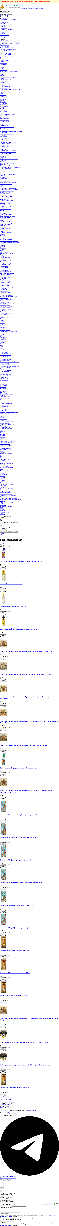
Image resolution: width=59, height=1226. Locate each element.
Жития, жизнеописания (6, 217)
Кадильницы (3, 325)
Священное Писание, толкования (9, 498)
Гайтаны (2, 323)
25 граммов (3, 387)
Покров (2, 256)
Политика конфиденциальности (8, 1176)
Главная (2, 533)
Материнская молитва (6, 184)
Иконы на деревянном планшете (8, 296)
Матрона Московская (5, 282)
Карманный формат (5, 203)
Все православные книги (6, 58)
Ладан (1, 381)
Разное (2, 496)
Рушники (2, 369)
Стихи (1, 220)
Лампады (2, 327)
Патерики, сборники (5, 115)
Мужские (2, 434)
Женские (2, 435)
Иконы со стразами (5, 305)
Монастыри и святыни (6, 494)
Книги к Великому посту (6, 466)
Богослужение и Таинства (7, 166)
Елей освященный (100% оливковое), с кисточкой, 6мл (18, 629)
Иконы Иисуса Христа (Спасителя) (9, 241)
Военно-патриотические (6, 179)
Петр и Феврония (4, 285)
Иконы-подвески (4, 407)
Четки (1, 402)
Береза (1, 346)
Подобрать (3, 531)
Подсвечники (3, 328)
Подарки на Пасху (5, 471)
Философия (3, 102)
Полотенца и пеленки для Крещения (9, 362)
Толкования (3, 99)
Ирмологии (3, 81)
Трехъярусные (3, 339)
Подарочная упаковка (5, 445)
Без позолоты (3, 410)
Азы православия (4, 118)
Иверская (2, 246)
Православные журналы (6, 236)
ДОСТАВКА (3, 28)
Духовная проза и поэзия (6, 132)
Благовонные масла (5, 398)
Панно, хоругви (4, 314)
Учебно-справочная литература (8, 150)
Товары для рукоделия (6, 442)
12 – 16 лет (3, 213)
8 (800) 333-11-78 (4, 18)
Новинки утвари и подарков (7, 56)
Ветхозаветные (4, 106)
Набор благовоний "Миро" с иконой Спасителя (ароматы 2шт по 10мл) (24, 745)
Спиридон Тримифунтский (7, 273)
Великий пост (3, 464)
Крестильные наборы (5, 355)
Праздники (3, 124)
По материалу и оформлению (7, 293)
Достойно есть (4, 266)
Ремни (1, 432)
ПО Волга (4, 528)
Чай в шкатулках (4, 462)
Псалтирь (2, 68)
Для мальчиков (4, 356)
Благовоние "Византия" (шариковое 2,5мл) (14, 950)
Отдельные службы (5, 86)
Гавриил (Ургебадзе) (5, 181)
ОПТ (1, 30)
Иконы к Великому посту (6, 467)
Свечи (1, 373)
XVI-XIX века (3, 111)
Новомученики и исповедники (8, 114)
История (2, 139)
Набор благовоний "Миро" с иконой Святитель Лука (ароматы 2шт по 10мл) (26, 651)
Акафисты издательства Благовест (9, 159)
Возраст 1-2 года (4, 364)
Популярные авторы (5, 206)
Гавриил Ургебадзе (5, 281)
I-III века (2, 107)
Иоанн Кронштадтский (6, 277)
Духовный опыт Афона (6, 196)
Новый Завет (3, 64)
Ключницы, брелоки (5, 439)
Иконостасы (3, 342)
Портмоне (2, 437)
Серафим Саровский (5, 275)
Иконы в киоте (4, 298)
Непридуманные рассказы (7, 191)
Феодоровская (3, 261)
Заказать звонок (4, 1213)
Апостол (2, 67)
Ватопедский (3, 391)
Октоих (2, 85)
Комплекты (3, 175)
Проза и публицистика (6, 172)
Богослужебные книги (6, 79)
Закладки (2, 431)
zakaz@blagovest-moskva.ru (11, 1113)
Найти (18, 42)
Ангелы (2, 417)
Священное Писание (5, 153)
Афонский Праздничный (6, 394)
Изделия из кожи (4, 430)
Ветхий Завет (3, 63)
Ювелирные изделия (5, 405)
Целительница (4, 267)
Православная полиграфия (7, 424)
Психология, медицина (6, 146)
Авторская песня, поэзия (6, 488)
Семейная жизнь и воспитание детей (9, 142)
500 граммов (3, 389)
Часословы (3, 95)
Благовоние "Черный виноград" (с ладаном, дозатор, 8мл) (19, 815)
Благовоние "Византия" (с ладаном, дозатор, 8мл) (17, 905)
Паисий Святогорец (5, 280)
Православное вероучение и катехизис (10, 167)
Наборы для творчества (6, 428)
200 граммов (3, 385)
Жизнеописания (4, 117)
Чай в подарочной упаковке (7, 441)
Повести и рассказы (5, 221)
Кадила (2, 320)
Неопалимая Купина (5, 260)
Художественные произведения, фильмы (10, 499)
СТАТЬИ (2, 37)
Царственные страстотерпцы (7, 286)
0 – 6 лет (2, 210)
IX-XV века (3, 110)
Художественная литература (7, 223)
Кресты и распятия (5, 330)
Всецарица (3, 255)
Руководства (3, 88)
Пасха (1, 469)
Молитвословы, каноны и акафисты (9, 71)
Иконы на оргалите (5, 307)
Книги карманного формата (7, 174)
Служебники (3, 90)
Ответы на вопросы (5, 170)
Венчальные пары (4, 312)
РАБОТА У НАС (4, 35)
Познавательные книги (6, 232)
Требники (2, 92)
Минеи (2, 82)
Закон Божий (3, 70)
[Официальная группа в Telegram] (29, 1175)
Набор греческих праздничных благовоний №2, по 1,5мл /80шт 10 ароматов (25, 1065)
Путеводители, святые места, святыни (10, 147)
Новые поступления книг (6, 54)
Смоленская (3, 248)
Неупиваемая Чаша (5, 259)
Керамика (2, 416)
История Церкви (4, 138)
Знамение (2, 250)
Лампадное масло (4, 396)
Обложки (2, 438)
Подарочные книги (5, 413)
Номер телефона (4, 1208)
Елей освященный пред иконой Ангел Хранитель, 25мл (18, 768)
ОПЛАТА (2, 26)
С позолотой (3, 409)
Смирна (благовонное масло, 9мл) (11, 584)
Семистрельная (4, 252)
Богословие (3, 100)
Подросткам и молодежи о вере (8, 188)
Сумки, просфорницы (6, 370)
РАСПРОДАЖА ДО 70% (6, 25)
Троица (2, 481)
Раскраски (2, 225)
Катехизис (2, 128)
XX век (2, 113)
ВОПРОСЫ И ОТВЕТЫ (6, 29)
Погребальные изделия (6, 367)
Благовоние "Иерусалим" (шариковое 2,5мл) (15, 973)
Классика (2, 235)
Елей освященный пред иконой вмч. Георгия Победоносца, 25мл (21, 561)
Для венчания (3, 352)
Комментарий (3, 1212)
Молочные (3, 345)
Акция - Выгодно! (5, 46)
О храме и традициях (5, 122)
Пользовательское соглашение (8, 1178)
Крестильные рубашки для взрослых (9, 366)
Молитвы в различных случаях (8, 77)
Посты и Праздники (5, 168)
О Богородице (3, 185)
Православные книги (5, 209)
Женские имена (4, 291)
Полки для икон (4, 332)
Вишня (2, 349)
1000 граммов (3, 384)
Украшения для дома (5, 459)
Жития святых (4, 104)
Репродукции (3, 136)
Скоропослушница (5, 257)
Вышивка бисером (5, 444)
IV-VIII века (3, 109)
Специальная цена (5, 50)
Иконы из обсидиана (5, 309)
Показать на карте (31, 1110)
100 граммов (3, 382)
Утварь (2, 534)
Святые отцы (3, 103)
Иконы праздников (5, 292)
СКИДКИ (2, 23)
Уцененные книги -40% (6, 52)
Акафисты (2, 74)
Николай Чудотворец (5, 271)
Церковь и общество (5, 141)
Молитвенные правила (6, 84)
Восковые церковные (5, 374)
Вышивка (2, 478)
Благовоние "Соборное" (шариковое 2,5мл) (14, 1087)
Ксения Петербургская (6, 284)
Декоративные (4, 378)
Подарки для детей (5, 426)
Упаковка (2, 460)
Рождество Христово (5, 449)
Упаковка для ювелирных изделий (9, 412)
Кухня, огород (3, 149)
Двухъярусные (4, 338)
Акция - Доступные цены (6, 47)
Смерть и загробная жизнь (7, 127)
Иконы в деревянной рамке (7, 295)
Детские (2, 171)
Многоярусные (4, 341)
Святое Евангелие (5, 65)
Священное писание (5, 60)
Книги (1, 451)
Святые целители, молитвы (7, 200)
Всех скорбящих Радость (6, 253)
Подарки (2, 452)
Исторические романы (6, 195)
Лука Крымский (4, 278)
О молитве (3, 78)
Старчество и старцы (5, 193)
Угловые (2, 335)
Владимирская (4, 243)
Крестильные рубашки (6, 359)
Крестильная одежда (5, 353)
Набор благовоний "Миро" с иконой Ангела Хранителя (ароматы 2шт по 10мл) (27, 674)
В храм (2, 317)
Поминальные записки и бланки (8, 331)
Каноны (2, 75)
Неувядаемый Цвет (5, 264)
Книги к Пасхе (4, 470)
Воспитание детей (5, 143)
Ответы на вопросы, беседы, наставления (11, 129)
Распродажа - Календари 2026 (8, 49)
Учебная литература (5, 224)
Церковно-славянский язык (7, 97)
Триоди (2, 93)
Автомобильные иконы (6, 313)
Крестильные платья (5, 360)
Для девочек (3, 357)
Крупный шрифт (4, 204)
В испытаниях (4, 178)
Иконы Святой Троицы (6, 239)
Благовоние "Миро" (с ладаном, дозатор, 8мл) (15, 928)
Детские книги (4, 207)
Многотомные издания (6, 192)
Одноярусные (3, 337)
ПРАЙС (2, 32)
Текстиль (2, 321)
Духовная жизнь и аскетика (7, 163)
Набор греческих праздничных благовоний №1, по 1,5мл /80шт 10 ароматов (25, 1042)
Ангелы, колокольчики (6, 453)
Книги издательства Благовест (8, 152)
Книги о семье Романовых (7, 198)
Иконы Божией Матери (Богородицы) (10, 242)
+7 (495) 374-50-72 (5, 15)
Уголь (1, 399)
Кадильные (3, 377)
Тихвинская (3, 249)
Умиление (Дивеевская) (6, 263)
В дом (1, 324)
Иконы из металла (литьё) (7, 303)
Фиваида (2, 392)
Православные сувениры (6, 414)
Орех (1, 348)
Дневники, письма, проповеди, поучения (11, 131)
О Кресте (2, 186)
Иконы (2, 473)
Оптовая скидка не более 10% (10, 522)
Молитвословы (4, 72)
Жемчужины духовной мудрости (8, 182)
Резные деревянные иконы (7, 300)
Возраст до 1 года (4, 363)
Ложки (2, 420)
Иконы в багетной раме (6, 306)
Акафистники (3, 160)
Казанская (2, 245)
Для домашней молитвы (6, 375)
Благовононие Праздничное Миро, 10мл (13, 606)
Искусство (3, 135)
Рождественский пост (5, 448)
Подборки (2, 177)
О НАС (2, 36)
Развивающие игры (5, 427)
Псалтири (2, 154)
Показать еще (4, 530)
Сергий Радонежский (5, 274)
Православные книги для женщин (9, 189)
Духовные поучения (5, 491)
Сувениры (2, 458)
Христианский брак (5, 145)
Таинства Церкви (4, 125)
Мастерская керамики (7, 527)
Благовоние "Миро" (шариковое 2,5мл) (13, 995)
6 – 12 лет (2, 211)
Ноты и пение (3, 96)
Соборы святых (4, 288)
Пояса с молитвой (4, 371)
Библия (2, 61)
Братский (2, 395)
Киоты (2, 401)
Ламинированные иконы (6, 299)
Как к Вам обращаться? (6, 1207)
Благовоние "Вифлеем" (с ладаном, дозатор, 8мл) (16, 860)
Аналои (2, 318)
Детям (1, 455)
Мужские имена (4, 289)
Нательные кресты (5, 406)
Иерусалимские (4, 380)
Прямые (2, 334)
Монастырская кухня (5, 199)
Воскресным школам (5, 202)
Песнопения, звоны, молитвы (8, 495)
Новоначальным (4, 120)
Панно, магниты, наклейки (7, 421)
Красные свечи (4, 474)
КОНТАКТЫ (3, 33)
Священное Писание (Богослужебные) (10, 89)
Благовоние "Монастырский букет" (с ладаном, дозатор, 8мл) (21, 882)
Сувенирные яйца (4, 423)
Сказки (2, 229)
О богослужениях (4, 121)
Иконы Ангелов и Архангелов (8, 268)
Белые (1, 344)
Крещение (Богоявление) (6, 463)
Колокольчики (3, 419)
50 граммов (3, 388)
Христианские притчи (6, 134)
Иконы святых (4, 270)
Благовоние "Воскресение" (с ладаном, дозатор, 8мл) (18, 837)
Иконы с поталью (4, 302)
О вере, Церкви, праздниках (7, 216)
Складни (2, 310)
